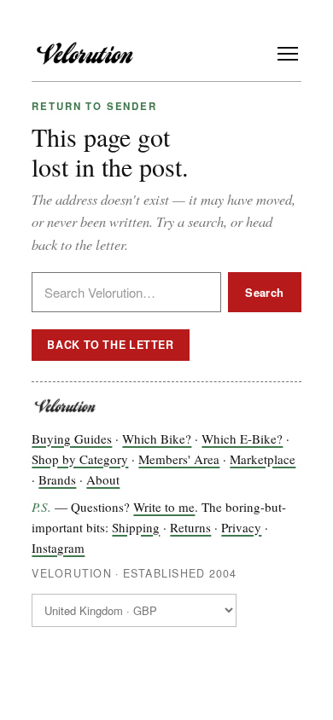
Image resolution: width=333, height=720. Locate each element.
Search (264, 292)
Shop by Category (80, 458)
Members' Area (178, 458)
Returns (190, 527)
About (103, 479)
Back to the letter (110, 344)
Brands (57, 479)
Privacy (241, 527)
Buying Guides (72, 438)
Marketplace (262, 458)
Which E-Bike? (242, 438)
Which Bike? (156, 438)
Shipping (136, 527)
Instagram (58, 547)
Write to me (164, 506)
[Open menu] (287, 54)
